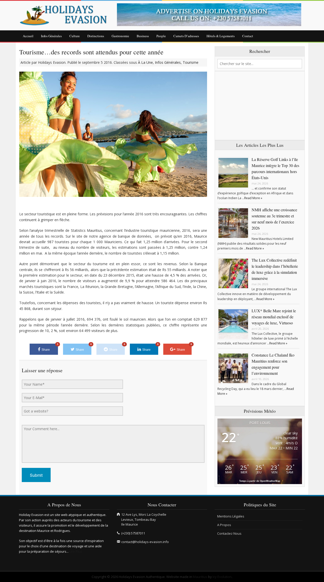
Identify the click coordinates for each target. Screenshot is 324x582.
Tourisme (190, 62)
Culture (74, 36)
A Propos (224, 525)
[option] (211, 14)
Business (143, 36)
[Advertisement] (259, 105)
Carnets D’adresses (186, 36)
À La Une (145, 62)
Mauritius (200, 576)
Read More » (253, 198)
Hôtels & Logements (221, 36)
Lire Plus (75, 551)
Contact (247, 36)
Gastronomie (120, 36)
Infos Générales (51, 36)
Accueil (28, 36)
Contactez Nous (229, 533)
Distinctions (95, 36)
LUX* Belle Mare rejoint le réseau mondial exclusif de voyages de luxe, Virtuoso (274, 316)
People (161, 36)
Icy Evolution (222, 576)
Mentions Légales (230, 516)
